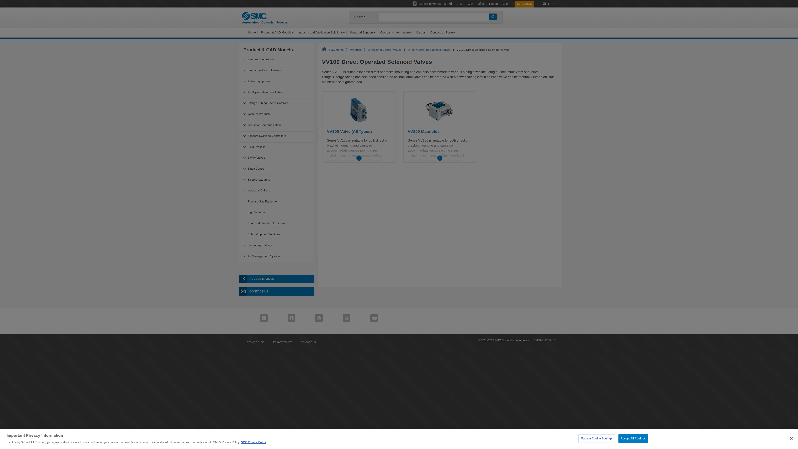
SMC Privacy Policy (253, 442)
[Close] (791, 438)
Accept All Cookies (633, 438)
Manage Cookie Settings (597, 438)
